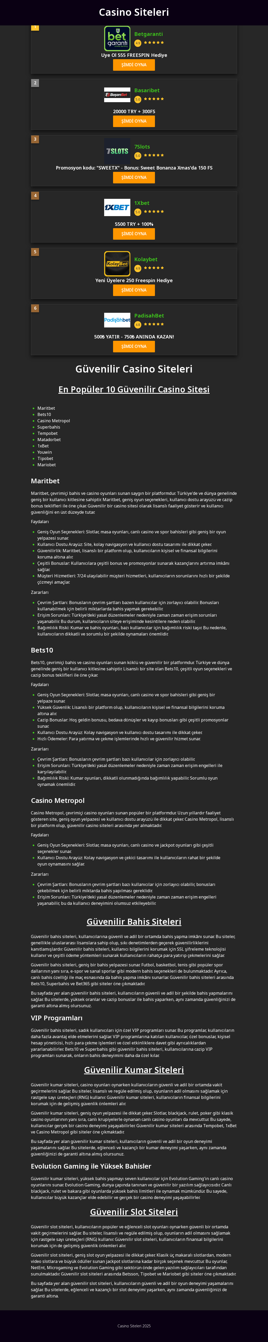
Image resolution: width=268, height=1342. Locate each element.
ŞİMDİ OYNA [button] (134, 65)
